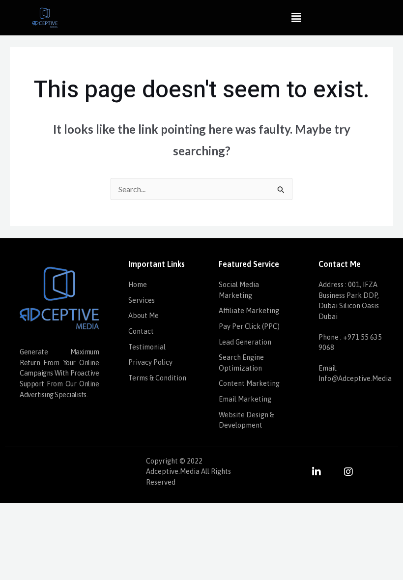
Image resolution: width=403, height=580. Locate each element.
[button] (296, 17)
